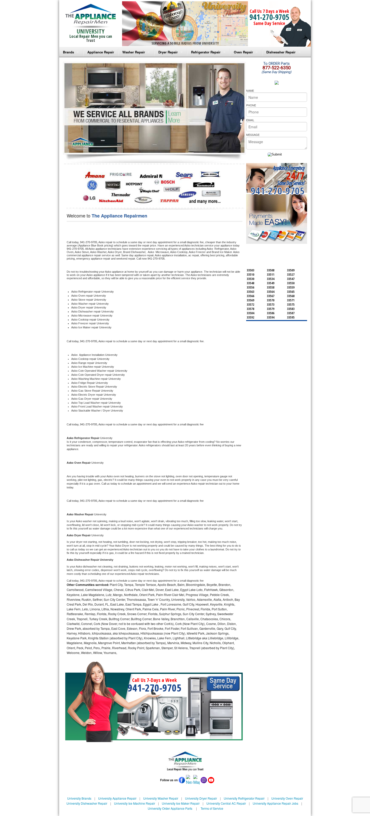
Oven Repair (243, 52)
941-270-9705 (269, 17)
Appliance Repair (100, 52)
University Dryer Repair (201, 798)
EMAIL (250, 120)
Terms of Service (212, 808)
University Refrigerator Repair (244, 798)
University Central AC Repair (226, 803)
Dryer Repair (168, 52)
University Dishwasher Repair (86, 803)
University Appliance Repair (117, 798)
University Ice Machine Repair (134, 803)
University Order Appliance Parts (170, 808)
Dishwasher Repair (280, 52)
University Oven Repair (287, 798)
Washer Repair (133, 52)
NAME (250, 90)
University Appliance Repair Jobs (275, 803)
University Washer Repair (160, 798)
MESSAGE (253, 135)
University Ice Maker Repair (181, 803)
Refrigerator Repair (205, 52)
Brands (68, 52)
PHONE (251, 105)
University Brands (79, 798)
